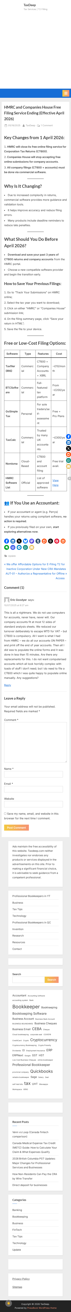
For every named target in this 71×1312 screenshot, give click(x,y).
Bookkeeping (49, 1007)
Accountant (19, 995)
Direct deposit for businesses (29, 1185)
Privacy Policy (21, 1278)
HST (41, 1055)
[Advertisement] (35, 48)
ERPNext (17, 1055)
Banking (17, 1210)
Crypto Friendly (44, 1045)
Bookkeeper (26, 1007)
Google (28, 1056)
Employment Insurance (35, 1051)
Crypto (26, 1040)
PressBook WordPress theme (41, 1308)
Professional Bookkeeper (31, 1065)
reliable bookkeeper (20, 1077)
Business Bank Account (45, 1019)
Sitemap (17, 1287)
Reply (7, 685)
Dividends (16, 1051)
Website (9, 798)
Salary (41, 1077)
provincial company (20, 1072)
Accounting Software (36, 996)
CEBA (37, 1029)
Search (16, 974)
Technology (19, 915)
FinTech (17, 1229)
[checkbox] (8, 1303)
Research (18, 935)
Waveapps (43, 1084)
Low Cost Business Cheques (24, 1060)
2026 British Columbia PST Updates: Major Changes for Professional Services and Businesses (33, 1163)
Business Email (21, 1029)
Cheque (46, 1029)
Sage (34, 1077)
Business (17, 902)
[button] (6, 541)
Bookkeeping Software (29, 1014)
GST (34, 1055)
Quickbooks (41, 1071)
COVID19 (47, 1034)
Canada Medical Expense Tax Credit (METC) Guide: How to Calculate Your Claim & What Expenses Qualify (34, 1148)
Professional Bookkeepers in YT (31, 896)
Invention (17, 929)
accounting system (20, 1000)
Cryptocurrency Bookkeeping (24, 1045)
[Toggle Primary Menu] (65, 93)
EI (23, 1050)
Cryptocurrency (43, 1040)
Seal (47, 1077)
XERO (25, 1089)
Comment (11, 720)
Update (12, 556)
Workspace (17, 1089)
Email (8, 783)
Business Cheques (46, 1023)
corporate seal (36, 1034)
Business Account (23, 1018)
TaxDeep (30, 125)
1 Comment (47, 126)
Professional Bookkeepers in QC (31, 922)
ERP (49, 1050)
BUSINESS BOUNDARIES (22, 1024)
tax (27, 1083)
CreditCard (17, 1040)
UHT (35, 1084)
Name (9, 768)
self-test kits (17, 1084)
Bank (31, 1000)
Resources (18, 942)
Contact (17, 948)
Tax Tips (17, 909)
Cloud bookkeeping (20, 1034)
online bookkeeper (45, 1060)
